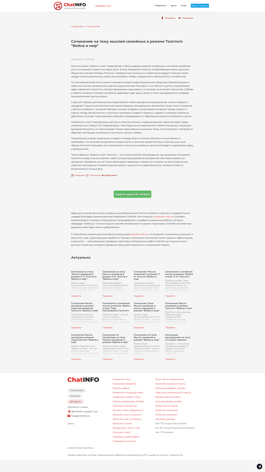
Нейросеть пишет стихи (126, 397)
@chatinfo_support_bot (84, 411)
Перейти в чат (103, 6)
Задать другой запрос (132, 194)
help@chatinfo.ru (80, 416)
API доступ (75, 401)
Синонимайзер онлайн (168, 401)
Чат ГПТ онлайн (164, 432)
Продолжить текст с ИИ (126, 428)
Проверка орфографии (126, 436)
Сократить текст (122, 379)
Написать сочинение (125, 406)
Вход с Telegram (199, 5)
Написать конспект (166, 414)
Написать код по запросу (127, 419)
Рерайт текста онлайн (167, 397)
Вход (183, 5)
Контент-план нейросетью (128, 410)
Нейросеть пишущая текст (128, 392)
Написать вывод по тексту (170, 383)
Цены (174, 5)
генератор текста (163, 216)
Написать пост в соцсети (127, 414)
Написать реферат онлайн (170, 388)
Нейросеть (160, 5)
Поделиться (187, 18)
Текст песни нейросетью (169, 379)
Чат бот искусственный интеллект (175, 428)
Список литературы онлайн (129, 401)
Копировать (79, 175)
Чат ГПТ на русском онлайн (171, 423)
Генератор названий (124, 383)
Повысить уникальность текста (173, 392)
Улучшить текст (122, 432)
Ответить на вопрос (166, 410)
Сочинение (93, 26)
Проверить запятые (124, 441)
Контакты (75, 396)
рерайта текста (139, 234)
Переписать (95, 175)
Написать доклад (165, 419)
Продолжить (110, 175)
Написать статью (122, 423)
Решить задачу (121, 388)
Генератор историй (166, 406)
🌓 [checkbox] (259, 466)
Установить (170, 18)
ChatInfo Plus (76, 390)
